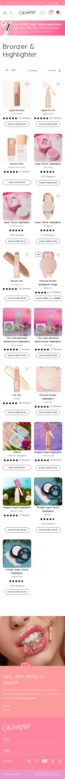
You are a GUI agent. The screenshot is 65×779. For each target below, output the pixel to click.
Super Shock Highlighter (48, 163)
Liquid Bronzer (17, 110)
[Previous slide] (1, 2)
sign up (6, 705)
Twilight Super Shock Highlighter (48, 509)
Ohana (16, 452)
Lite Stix (17, 395)
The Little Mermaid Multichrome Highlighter (17, 340)
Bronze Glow (17, 163)
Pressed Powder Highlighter (48, 397)
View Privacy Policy (25, 697)
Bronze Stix (17, 281)
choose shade (18, 124)
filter (13, 70)
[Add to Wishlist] (27, 84)
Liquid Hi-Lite (48, 110)
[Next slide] (63, 2)
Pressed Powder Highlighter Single (48, 282)
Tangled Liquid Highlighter (48, 452)
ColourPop (15, 774)
